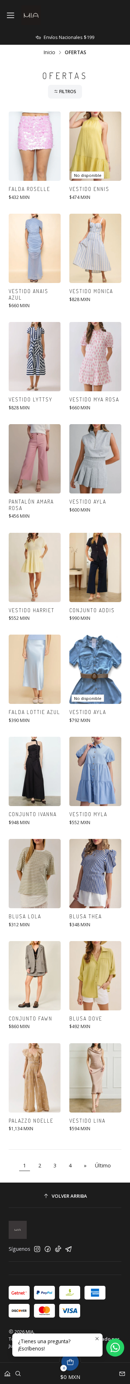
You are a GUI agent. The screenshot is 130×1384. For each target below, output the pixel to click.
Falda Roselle (29, 189)
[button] (65, 92)
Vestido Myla (88, 814)
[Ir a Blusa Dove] (95, 975)
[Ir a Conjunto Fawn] (35, 975)
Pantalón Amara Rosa (31, 505)
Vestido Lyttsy (30, 399)
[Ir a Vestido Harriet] (35, 567)
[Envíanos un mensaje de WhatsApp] (115, 1348)
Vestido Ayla (87, 502)
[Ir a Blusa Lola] (35, 873)
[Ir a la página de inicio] (31, 15)
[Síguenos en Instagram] (37, 1249)
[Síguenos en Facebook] (47, 1249)
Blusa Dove (85, 1018)
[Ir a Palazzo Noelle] (35, 1078)
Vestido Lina (87, 1121)
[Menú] (10, 15)
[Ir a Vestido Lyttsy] (35, 356)
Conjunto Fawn (30, 1018)
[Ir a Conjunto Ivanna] (35, 771)
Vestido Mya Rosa (94, 399)
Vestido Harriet (32, 610)
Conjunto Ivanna (33, 814)
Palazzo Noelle (31, 1121)
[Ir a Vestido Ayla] (95, 458)
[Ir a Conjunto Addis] (95, 567)
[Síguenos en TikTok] (58, 1249)
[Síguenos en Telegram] (68, 1249)
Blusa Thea (85, 916)
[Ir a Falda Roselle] (35, 146)
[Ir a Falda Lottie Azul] (35, 669)
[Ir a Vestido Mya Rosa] (95, 356)
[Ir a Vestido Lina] (95, 1078)
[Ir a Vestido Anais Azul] (35, 248)
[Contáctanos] (122, 1371)
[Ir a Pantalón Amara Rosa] (35, 458)
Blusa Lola (25, 916)
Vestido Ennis (89, 189)
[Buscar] (18, 1371)
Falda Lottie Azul (34, 712)
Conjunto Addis (92, 610)
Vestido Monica (91, 291)
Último (103, 1165)
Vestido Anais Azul (28, 294)
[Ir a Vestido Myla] (95, 771)
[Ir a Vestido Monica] (95, 248)
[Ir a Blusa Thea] (95, 873)
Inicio (49, 52)
